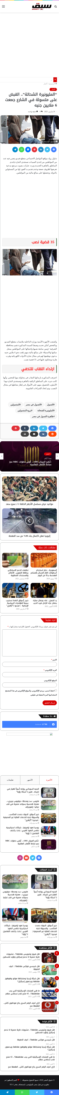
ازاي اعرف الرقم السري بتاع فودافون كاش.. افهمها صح (21, 1004)
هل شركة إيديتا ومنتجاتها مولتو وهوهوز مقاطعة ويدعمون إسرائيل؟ (22, 980)
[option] (29, 456)
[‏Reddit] (52, 434)
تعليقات (10, 780)
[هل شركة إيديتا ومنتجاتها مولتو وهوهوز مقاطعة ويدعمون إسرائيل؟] (49, 982)
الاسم (54, 660)
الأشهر (30, 780)
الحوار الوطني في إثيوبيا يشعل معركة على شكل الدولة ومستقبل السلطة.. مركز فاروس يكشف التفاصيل (30, 466)
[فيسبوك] (54, 149)
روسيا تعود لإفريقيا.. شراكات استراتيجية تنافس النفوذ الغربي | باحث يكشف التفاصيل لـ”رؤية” (22, 830)
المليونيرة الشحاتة (45, 410)
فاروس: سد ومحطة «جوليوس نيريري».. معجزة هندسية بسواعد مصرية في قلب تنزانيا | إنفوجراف (22, 804)
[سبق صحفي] (41, 6)
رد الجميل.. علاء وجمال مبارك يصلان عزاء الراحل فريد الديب (45, 602)
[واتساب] (21, 149)
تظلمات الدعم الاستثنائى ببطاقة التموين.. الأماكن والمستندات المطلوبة (18, 572)
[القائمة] (3, 7)
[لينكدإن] (41, 149)
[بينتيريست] (34, 149)
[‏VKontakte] (43, 434)
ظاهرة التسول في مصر (43, 416)
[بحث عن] (55, 7)
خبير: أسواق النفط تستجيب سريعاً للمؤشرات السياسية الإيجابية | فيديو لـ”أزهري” (17, 603)
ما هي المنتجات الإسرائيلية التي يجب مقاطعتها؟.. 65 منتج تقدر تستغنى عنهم (22, 992)
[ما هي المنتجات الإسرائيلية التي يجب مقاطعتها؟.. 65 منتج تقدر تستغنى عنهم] (49, 994)
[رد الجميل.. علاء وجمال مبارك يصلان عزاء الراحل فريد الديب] (44, 590)
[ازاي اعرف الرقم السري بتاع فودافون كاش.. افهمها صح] (49, 1007)
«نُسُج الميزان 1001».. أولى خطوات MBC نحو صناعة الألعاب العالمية (22, 842)
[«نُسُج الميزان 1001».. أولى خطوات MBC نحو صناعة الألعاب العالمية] (48, 844)
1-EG (12, 1084)
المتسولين (15, 404)
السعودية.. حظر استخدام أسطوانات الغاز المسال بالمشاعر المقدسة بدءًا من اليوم (44, 572)
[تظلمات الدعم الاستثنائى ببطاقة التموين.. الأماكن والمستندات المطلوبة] (15, 560)
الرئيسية (52, 84)
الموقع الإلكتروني (50, 680)
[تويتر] (47, 149)
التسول (50, 404)
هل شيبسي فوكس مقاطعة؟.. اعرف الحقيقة (24, 967)
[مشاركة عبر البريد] (34, 434)
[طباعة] (25, 434)
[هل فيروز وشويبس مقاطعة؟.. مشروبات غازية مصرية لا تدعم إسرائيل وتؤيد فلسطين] (49, 958)
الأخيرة (49, 780)
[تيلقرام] (15, 149)
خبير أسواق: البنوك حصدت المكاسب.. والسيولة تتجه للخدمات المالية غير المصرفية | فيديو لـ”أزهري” (21, 817)
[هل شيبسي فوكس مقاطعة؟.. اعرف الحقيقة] (49, 970)
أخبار (45, 84)
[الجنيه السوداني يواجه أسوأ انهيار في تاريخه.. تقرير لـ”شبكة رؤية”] (48, 793)
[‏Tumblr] (25, 428)
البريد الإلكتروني (50, 670)
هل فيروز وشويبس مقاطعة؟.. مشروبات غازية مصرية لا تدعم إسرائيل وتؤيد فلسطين (21, 955)
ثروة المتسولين (24, 410)
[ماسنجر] (28, 149)
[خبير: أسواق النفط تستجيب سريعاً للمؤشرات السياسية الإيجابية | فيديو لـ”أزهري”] (15, 590)
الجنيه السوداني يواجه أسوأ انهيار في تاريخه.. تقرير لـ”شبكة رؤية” (23, 790)
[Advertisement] (29, 44)
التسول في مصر (33, 404)
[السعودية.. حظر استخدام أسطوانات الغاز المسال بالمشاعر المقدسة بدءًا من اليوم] (44, 560)
